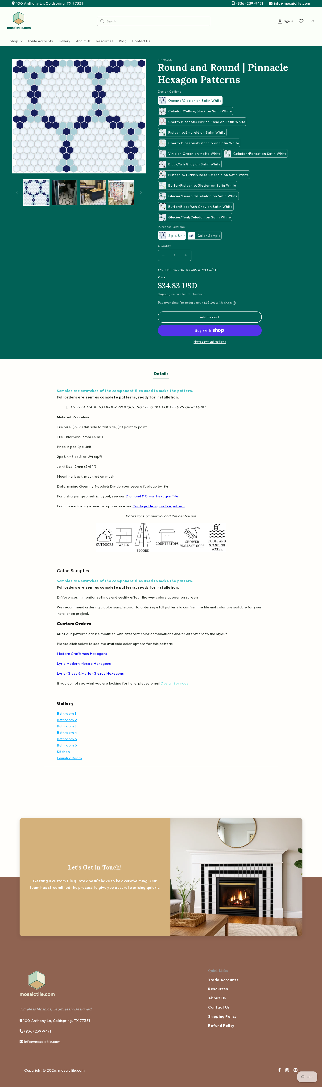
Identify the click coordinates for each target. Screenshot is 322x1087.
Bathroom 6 (67, 745)
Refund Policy (221, 1025)
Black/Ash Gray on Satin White (194, 164)
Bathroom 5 (67, 739)
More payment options (210, 341)
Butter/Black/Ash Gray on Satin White (200, 207)
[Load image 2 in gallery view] (65, 192)
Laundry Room (69, 758)
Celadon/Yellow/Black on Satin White (200, 111)
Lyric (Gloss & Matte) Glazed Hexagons (90, 673)
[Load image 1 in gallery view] (36, 192)
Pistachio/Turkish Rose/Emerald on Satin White (208, 175)
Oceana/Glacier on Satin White (195, 100)
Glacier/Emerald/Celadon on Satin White (203, 196)
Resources (218, 988)
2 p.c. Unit (176, 236)
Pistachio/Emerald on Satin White (197, 132)
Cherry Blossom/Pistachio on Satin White (203, 143)
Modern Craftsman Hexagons (82, 653)
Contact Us (219, 1007)
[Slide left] (17, 192)
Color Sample (209, 236)
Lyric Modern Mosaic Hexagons (84, 663)
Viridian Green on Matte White (194, 154)
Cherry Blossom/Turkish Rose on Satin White (206, 122)
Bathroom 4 (67, 732)
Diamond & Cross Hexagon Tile (152, 496)
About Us (217, 998)
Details (161, 373)
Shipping (164, 294)
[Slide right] (141, 192)
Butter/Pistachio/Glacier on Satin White (202, 185)
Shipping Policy (222, 1016)
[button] (16, 41)
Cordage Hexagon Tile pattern (158, 506)
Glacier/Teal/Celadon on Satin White (199, 217)
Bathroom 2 (67, 720)
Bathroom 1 (66, 713)
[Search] (102, 21)
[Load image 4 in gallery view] (121, 192)
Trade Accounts (223, 979)
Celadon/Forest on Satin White (260, 154)
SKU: (161, 269)
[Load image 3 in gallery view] (93, 192)
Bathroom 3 (67, 726)
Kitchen (63, 751)
